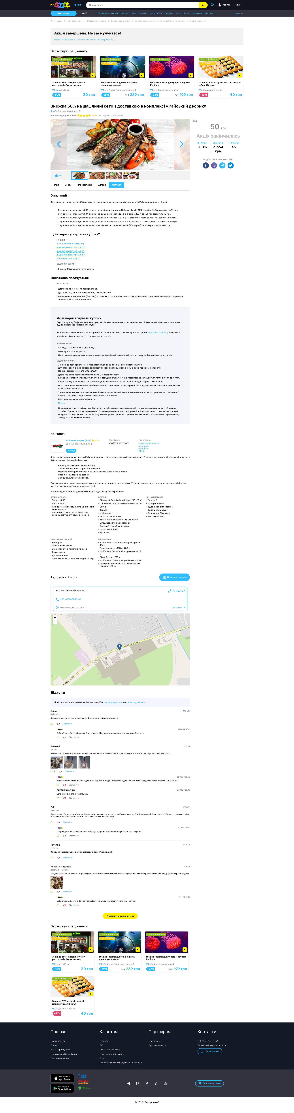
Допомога (104, 1041)
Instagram (144, 446)
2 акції (71, 450)
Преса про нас (58, 1041)
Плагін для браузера (110, 1049)
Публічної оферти (157, 332)
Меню (61, 403)
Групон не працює (60, 1058)
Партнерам (154, 1041)
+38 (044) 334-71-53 (208, 1041)
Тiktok (141, 451)
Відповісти (67, 724)
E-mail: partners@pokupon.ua (212, 1045)
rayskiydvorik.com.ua (149, 443)
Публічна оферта (157, 1045)
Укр (238, 5)
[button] (119, 647)
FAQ (101, 1045)
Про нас (55, 1045)
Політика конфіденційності (64, 1054)
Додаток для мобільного (112, 1054)
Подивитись (61, 74)
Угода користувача (60, 1049)
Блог (102, 1058)
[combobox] (142, 5)
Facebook (143, 448)
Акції (84, 13)
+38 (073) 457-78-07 (70, 599)
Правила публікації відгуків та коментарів (121, 1062)
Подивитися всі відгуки (120, 916)
